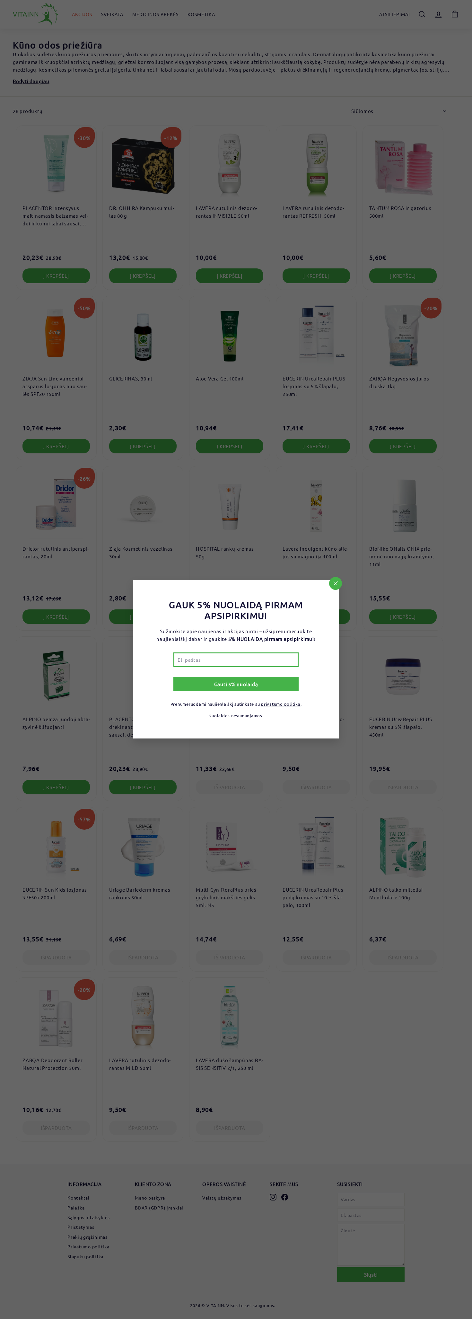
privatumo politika (281, 704)
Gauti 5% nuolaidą (236, 684)
